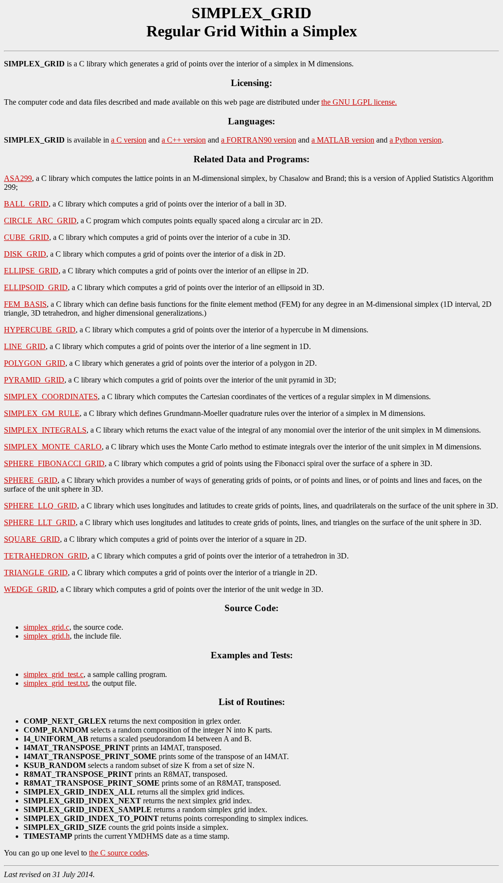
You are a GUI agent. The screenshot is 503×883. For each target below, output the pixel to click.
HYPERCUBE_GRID (40, 329)
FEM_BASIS (25, 304)
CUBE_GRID (26, 237)
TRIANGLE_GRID (36, 572)
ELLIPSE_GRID (31, 270)
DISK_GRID (25, 254)
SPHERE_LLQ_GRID (40, 505)
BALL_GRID (26, 204)
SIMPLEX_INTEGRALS (45, 430)
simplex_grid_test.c (54, 674)
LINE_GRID (25, 346)
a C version (128, 140)
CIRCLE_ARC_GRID (40, 220)
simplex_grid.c (46, 627)
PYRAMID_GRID (34, 380)
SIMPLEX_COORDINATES (51, 396)
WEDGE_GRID (30, 589)
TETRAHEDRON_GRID (45, 556)
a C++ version (184, 140)
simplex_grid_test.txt (56, 683)
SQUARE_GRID (32, 539)
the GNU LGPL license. (359, 102)
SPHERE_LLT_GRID (40, 522)
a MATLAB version (342, 140)
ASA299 (18, 178)
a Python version (416, 140)
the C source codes (118, 853)
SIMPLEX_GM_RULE (42, 413)
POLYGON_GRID (34, 363)
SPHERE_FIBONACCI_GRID (54, 463)
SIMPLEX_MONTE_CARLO (53, 446)
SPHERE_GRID (30, 480)
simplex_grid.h (47, 636)
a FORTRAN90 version (258, 140)
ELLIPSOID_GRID (36, 287)
